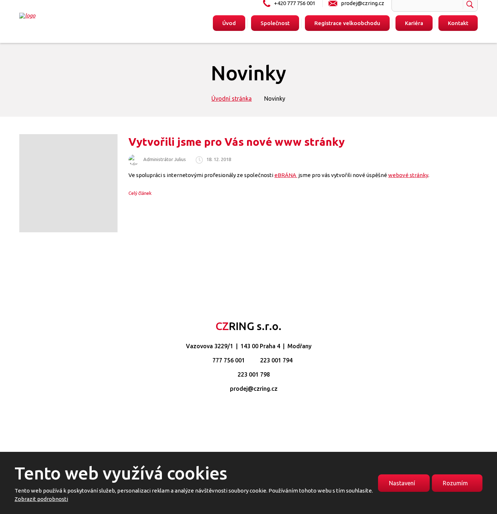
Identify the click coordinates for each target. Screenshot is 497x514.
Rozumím (455, 483)
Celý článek (140, 193)
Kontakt (458, 23)
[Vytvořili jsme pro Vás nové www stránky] (68, 230)
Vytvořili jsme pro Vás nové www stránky (236, 142)
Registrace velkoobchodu (347, 23)
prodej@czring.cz (254, 388)
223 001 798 (254, 374)
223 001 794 (276, 360)
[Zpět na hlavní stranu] (63, 16)
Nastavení (402, 483)
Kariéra (414, 23)
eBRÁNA (285, 175)
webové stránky (408, 175)
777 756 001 (228, 360)
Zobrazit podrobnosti (41, 499)
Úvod (229, 23)
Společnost (275, 23)
